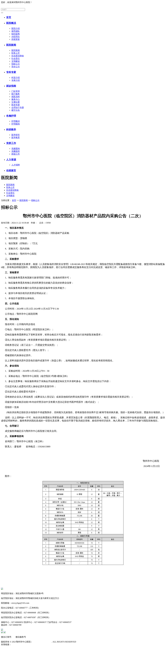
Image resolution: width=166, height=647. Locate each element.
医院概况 (11, 23)
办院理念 (15, 36)
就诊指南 (11, 85)
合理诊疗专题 (17, 107)
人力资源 (11, 159)
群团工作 (15, 154)
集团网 (162, 2)
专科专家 (11, 72)
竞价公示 (15, 67)
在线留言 (11, 170)
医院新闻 (11, 45)
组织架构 (15, 34)
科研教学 (11, 129)
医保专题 (15, 105)
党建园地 (15, 148)
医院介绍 (15, 28)
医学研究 (15, 135)
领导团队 (15, 31)
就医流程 (15, 96)
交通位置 (15, 102)
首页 (8, 17)
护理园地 (15, 124)
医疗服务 (15, 94)
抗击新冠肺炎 (17, 56)
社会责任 (15, 58)
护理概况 (15, 121)
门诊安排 (15, 91)
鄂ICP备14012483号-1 (41, 642)
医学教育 (15, 137)
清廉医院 (15, 151)
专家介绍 (15, 80)
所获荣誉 (15, 39)
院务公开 (15, 53)
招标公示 (15, 64)
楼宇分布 (15, 110)
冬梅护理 (11, 115)
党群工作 (11, 143)
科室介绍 (15, 77)
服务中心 (15, 99)
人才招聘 (15, 165)
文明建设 (15, 61)
